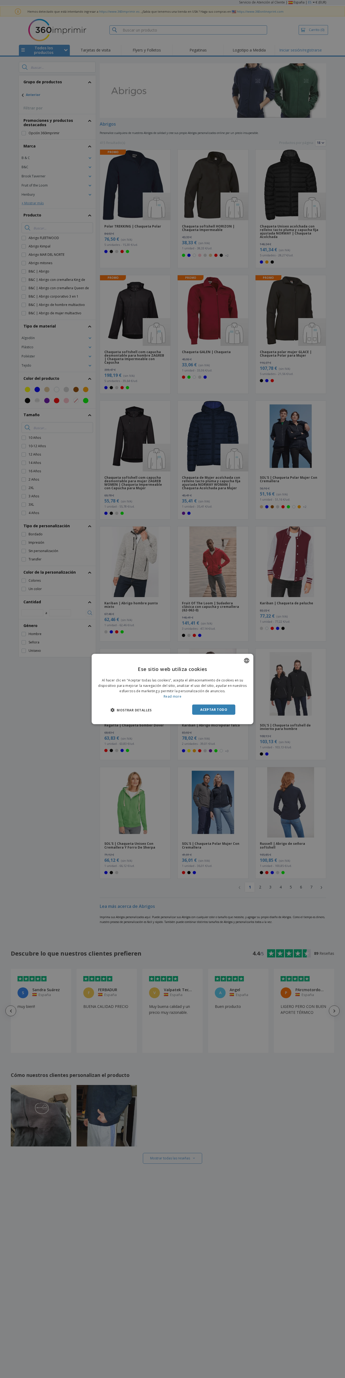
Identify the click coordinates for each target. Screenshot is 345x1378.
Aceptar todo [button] (213, 709)
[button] (131, 709)
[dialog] (172, 689)
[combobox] (246, 660)
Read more (172, 696)
